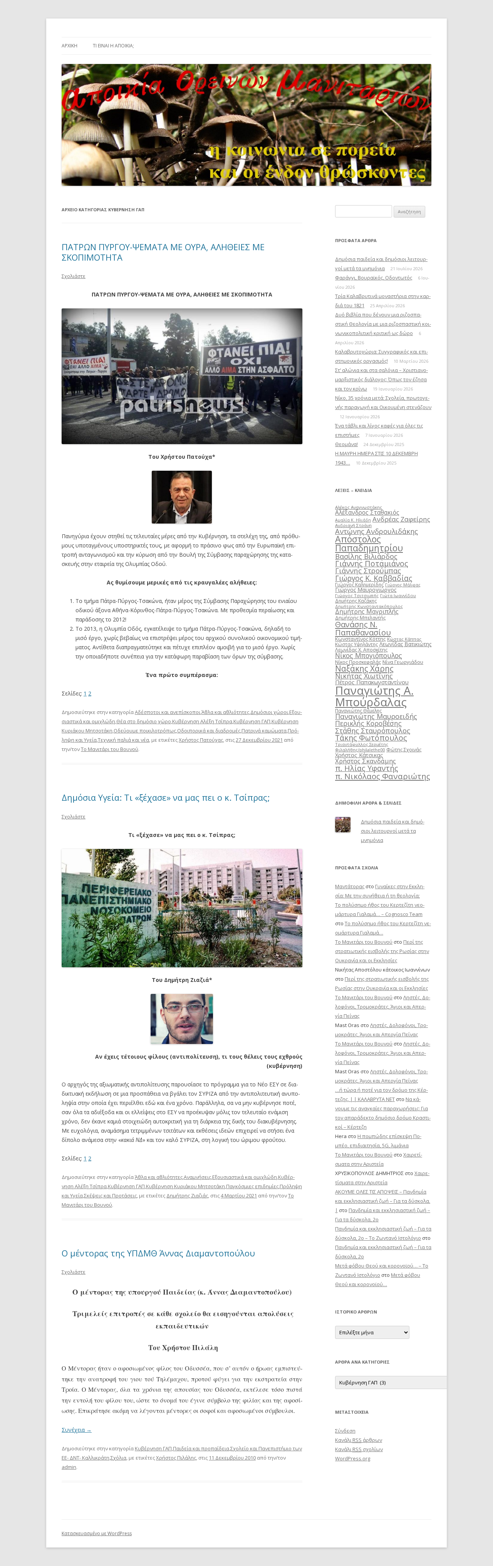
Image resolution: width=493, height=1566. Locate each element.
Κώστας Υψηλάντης (356, 644)
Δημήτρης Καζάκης (356, 601)
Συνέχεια (77, 1429)
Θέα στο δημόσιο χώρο (143, 721)
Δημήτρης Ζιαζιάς (187, 1195)
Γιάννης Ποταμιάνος (371, 563)
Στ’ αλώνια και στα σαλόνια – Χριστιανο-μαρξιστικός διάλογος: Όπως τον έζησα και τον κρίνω (381, 379)
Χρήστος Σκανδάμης (365, 760)
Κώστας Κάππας (404, 639)
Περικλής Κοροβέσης (368, 723)
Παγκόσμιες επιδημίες (252, 1186)
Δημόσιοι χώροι (269, 712)
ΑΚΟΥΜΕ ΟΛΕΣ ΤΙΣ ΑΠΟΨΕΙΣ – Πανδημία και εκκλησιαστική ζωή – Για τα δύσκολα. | (382, 1201)
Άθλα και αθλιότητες (225, 712)
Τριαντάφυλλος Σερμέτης (361, 744)
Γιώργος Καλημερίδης (359, 584)
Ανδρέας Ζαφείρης (401, 519)
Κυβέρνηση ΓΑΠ (251, 721)
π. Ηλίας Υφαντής (366, 768)
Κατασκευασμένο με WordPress (97, 1533)
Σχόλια (118, 1457)
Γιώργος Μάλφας (403, 585)
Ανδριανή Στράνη (353, 525)
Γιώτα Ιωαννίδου (398, 595)
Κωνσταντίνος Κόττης (360, 638)
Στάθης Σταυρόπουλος (372, 730)
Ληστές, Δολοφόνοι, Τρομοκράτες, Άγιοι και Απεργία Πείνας (382, 1006)
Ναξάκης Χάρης (364, 668)
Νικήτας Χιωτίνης (364, 675)
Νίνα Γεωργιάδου (402, 661)
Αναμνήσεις (197, 1177)
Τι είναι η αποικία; (113, 45)
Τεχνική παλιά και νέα (123, 739)
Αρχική (69, 45)
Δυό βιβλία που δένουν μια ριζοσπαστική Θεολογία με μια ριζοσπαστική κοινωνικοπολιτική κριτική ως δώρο (383, 324)
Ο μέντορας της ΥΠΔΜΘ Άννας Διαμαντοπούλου (158, 1253)
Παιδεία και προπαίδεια (201, 1448)
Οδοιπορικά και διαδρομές (208, 730)
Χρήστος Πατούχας (201, 739)
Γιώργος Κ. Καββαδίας (373, 578)
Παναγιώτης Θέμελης (358, 710)
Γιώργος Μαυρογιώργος (365, 589)
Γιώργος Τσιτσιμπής (357, 595)
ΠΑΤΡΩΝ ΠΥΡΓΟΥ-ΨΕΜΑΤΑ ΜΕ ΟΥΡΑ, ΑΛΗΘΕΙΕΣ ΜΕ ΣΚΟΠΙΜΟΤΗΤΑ (163, 252)
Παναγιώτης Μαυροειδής (376, 716)
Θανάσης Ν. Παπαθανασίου (363, 628)
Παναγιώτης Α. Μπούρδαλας (374, 696)
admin (69, 1466)
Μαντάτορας (349, 886)
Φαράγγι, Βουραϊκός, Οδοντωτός (373, 277)
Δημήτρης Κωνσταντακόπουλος (369, 606)
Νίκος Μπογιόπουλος (368, 655)
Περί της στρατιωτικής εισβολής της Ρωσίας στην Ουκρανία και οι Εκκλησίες (382, 951)
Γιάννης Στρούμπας (368, 570)
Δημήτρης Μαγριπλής (367, 611)
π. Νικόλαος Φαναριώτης (382, 776)
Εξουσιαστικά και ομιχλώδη (244, 1177)
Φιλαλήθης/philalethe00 (360, 750)
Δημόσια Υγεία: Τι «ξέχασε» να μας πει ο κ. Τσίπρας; (166, 797)
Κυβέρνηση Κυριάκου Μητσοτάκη (185, 1186)
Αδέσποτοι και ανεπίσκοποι (167, 712)
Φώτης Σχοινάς (403, 749)
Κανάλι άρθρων (358, 1439)
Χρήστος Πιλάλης (176, 1457)
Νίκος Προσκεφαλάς (358, 661)
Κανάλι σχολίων (359, 1449)
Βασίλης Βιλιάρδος (366, 556)
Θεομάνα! (346, 444)
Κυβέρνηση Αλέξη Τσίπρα (202, 721)
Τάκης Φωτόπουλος (371, 737)
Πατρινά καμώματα (264, 730)
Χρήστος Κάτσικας (359, 755)
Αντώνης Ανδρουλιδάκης (376, 531)
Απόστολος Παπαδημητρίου (369, 543)
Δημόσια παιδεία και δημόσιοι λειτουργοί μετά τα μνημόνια (392, 831)
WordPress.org (352, 1458)
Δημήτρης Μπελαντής (360, 618)
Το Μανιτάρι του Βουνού (109, 749)
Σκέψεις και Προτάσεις (110, 1195)
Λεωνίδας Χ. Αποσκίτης (361, 649)
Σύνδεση (345, 1430)
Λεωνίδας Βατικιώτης (405, 644)
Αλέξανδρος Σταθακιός (367, 512)
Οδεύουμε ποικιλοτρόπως (145, 730)
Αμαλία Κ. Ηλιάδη (353, 520)
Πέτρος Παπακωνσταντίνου (372, 682)
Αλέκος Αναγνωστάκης (358, 507)
